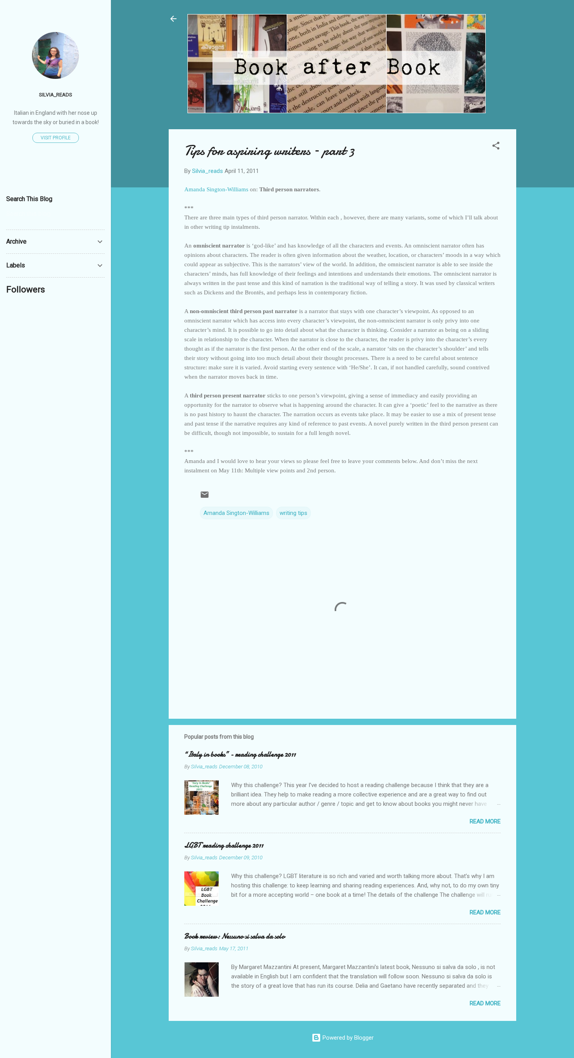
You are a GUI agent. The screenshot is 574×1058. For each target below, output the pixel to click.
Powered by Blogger (347, 1037)
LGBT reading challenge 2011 (223, 845)
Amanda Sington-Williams (236, 513)
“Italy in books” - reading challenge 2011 (240, 754)
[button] (496, 147)
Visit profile (56, 138)
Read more (485, 821)
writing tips (293, 513)
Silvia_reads (55, 94)
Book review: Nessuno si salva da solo (234, 936)
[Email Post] (204, 497)
